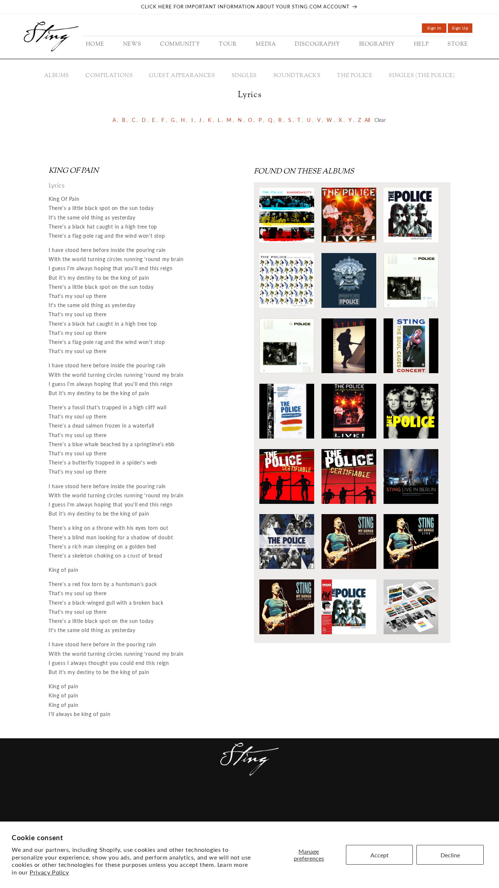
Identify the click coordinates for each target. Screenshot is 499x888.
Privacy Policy (49, 872)
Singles (244, 76)
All (367, 120)
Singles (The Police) (422, 76)
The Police (354, 76)
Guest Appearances (182, 76)
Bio (283, 799)
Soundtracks (297, 76)
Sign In (436, 29)
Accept (379, 854)
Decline (450, 854)
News (125, 799)
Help (301, 799)
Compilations (109, 76)
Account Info (359, 799)
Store (322, 799)
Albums (56, 76)
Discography (252, 799)
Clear (380, 120)
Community (157, 799)
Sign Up (462, 29)
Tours (191, 799)
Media (216, 799)
